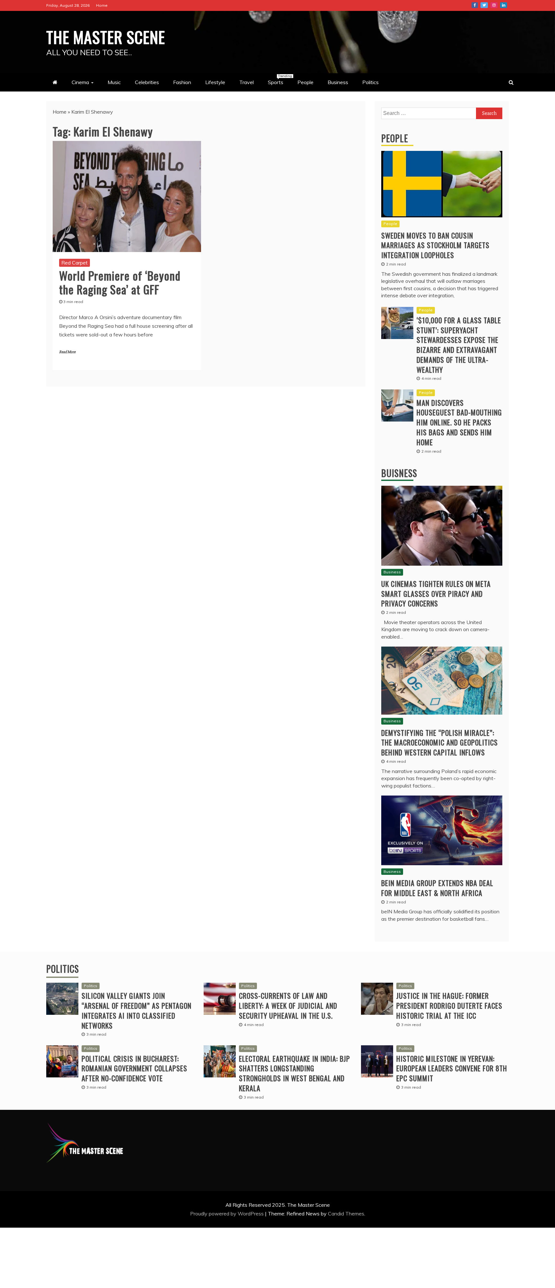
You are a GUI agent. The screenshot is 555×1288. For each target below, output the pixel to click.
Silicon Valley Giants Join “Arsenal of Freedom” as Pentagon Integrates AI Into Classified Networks (136, 1010)
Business (338, 82)
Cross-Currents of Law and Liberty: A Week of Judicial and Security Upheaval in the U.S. (288, 1005)
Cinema (80, 82)
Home (102, 5)
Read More (67, 352)
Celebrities (147, 82)
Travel (246, 82)
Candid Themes (346, 1213)
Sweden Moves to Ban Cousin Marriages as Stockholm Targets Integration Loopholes (435, 245)
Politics (370, 82)
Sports (279, 79)
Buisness (399, 473)
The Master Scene (105, 36)
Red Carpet (74, 262)
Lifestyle (215, 82)
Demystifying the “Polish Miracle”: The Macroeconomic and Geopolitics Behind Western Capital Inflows (439, 742)
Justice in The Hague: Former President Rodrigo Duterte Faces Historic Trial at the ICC (449, 1005)
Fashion (182, 82)
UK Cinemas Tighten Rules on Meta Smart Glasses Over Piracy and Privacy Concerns (436, 594)
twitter (484, 5)
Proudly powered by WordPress (227, 1213)
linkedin (503, 5)
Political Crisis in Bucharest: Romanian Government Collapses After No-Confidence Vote (134, 1068)
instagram (494, 5)
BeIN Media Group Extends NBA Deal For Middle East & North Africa (437, 888)
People (305, 82)
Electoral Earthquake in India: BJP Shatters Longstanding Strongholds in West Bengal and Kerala (294, 1073)
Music (114, 82)
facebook (474, 5)
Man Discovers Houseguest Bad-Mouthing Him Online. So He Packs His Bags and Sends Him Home (459, 422)
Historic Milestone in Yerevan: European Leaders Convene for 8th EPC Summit (451, 1068)
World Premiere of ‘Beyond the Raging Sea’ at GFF (120, 282)
